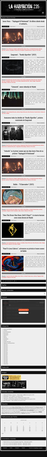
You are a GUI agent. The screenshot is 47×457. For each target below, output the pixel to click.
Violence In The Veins (36, 50)
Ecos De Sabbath (7, 332)
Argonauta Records (32, 406)
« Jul (2, 433)
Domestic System (16, 79)
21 (29, 429)
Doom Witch (20, 209)
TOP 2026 (5, 362)
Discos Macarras (9, 48)
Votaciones (5, 363)
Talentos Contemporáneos (9, 343)
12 (17, 427)
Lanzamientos (33, 409)
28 (29, 430)
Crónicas (5, 330)
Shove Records (31, 112)
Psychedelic (17, 412)
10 (4, 427)
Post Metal (18, 81)
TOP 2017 (5, 351)
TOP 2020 (5, 354)
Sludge (33, 81)
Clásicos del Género (7, 329)
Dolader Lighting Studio (18, 48)
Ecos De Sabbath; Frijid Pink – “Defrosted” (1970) (21, 441)
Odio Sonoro (13, 81)
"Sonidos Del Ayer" (18, 406)
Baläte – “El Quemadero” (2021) (23, 184)
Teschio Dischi (37, 112)
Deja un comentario (40, 26)
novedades (11, 50)
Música (4, 336)
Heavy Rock (14, 409)
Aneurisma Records (10, 209)
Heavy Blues (26, 209)
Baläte (16, 209)
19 (17, 429)
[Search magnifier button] (44, 293)
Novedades (5, 338)
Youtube (23, 447)
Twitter (11, 447)
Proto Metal (12, 412)
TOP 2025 (5, 361)
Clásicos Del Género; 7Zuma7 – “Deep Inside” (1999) (14, 394)
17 (4, 429)
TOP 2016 (5, 350)
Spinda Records (28, 50)
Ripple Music (35, 412)
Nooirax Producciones (16, 410)
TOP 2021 (5, 355)
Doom (14, 407)
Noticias (5, 337)
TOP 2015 (5, 348)
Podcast (5, 340)
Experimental (25, 407)
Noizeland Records (36, 145)
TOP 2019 (5, 352)
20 (23, 429)
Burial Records (9, 79)
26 (17, 430)
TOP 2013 (5, 345)
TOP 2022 (5, 356)
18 (11, 429)
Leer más (23, 46)
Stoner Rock (28, 413)
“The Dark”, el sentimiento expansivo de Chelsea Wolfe (15, 399)
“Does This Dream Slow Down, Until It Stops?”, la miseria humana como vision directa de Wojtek (23, 216)
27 (23, 430)
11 (11, 427)
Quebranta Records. (25, 81)
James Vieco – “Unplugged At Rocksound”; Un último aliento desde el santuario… (23, 22)
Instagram (17, 447)
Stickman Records (18, 413)
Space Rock (7, 413)
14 (29, 427)
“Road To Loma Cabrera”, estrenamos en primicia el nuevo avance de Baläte (23, 249)
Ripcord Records (23, 112)
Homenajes (5, 334)
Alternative (27, 406)
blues (37, 406)
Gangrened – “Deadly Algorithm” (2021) (23, 54)
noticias (7, 50)
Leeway (40, 447)
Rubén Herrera (12, 26)
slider (31, 81)
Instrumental (20, 409)
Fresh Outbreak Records (11, 112)
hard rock (30, 407)
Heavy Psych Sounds (7, 409)
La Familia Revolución (33, 48)
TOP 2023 (5, 358)
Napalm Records (10, 410)
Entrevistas (5, 333)
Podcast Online (39, 410)
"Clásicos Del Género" (5, 406)
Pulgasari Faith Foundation (12, 210)
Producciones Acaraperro (19, 50)
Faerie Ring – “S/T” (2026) (8, 396)
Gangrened (28, 79)
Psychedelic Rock (23, 412)
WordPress (36, 447)
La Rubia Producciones (34, 209)
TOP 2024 (5, 359)
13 (23, 427)
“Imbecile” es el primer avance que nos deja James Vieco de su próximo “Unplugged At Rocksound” (23, 152)
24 (4, 430)
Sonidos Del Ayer (7, 341)
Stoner (22, 210)
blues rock (3, 407)
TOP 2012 (5, 344)
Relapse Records (29, 412)
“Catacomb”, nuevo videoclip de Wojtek (23, 86)
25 (11, 430)
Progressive (7, 412)
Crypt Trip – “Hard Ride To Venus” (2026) (12, 397)
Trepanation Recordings (21, 146)
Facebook (5, 447)
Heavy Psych (39, 407)
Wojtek (7, 113)
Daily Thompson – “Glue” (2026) (10, 400)
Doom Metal (22, 79)
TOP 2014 (5, 347)
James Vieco (26, 48)
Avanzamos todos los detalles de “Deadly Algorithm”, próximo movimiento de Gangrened (23, 118)
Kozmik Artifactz (26, 408)
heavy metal (34, 407)
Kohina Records (34, 79)
